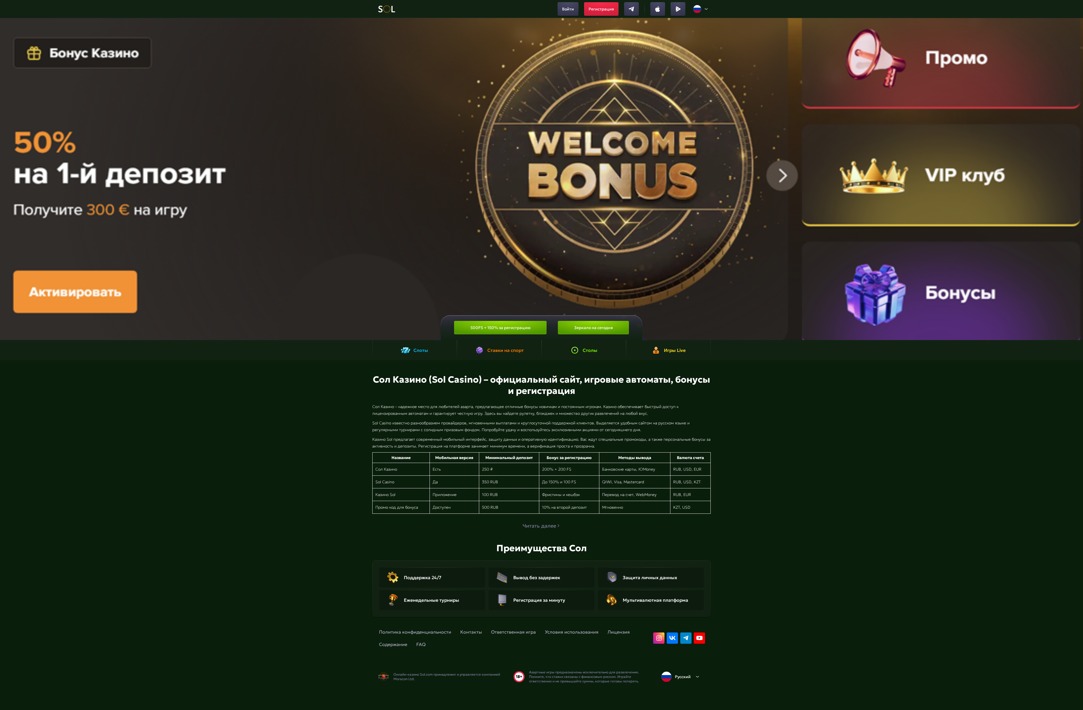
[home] (386, 9)
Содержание (393, 644)
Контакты (471, 632)
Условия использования (571, 632)
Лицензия (618, 632)
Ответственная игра (513, 632)
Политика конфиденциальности (415, 632)
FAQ (421, 644)
